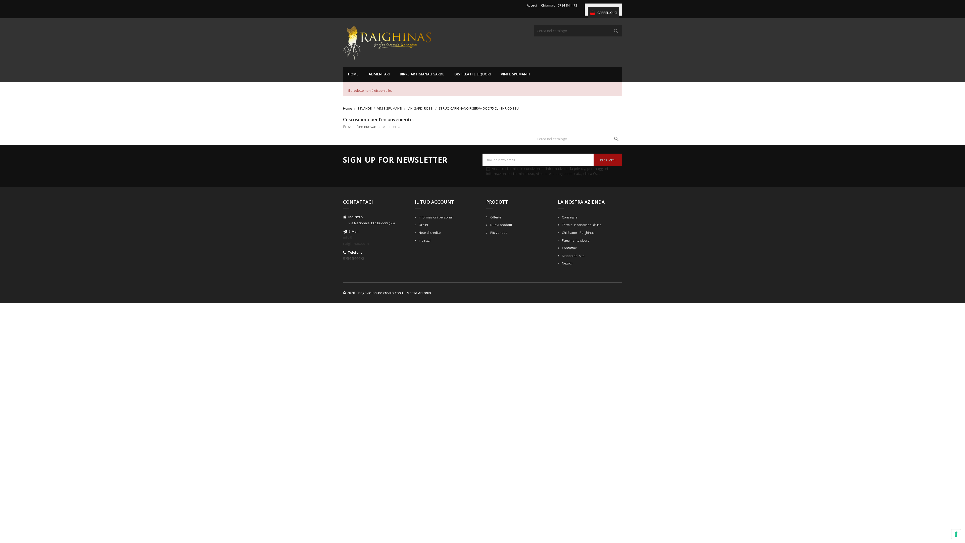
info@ (347, 237)
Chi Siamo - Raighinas (578, 232)
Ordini (423, 224)
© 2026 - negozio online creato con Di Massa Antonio (387, 292)
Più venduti (498, 232)
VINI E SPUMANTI (515, 74)
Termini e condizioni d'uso (581, 224)
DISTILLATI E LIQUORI (472, 74)
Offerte (495, 217)
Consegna (569, 217)
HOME (353, 74)
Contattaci (569, 248)
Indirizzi (424, 240)
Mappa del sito (573, 255)
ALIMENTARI (379, 74)
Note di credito (429, 232)
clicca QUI (591, 173)
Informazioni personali (435, 217)
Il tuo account (434, 202)
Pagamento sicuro (575, 240)
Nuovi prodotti (501, 224)
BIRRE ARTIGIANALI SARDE (422, 74)
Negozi (566, 263)
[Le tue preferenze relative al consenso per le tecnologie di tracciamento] (956, 534)
